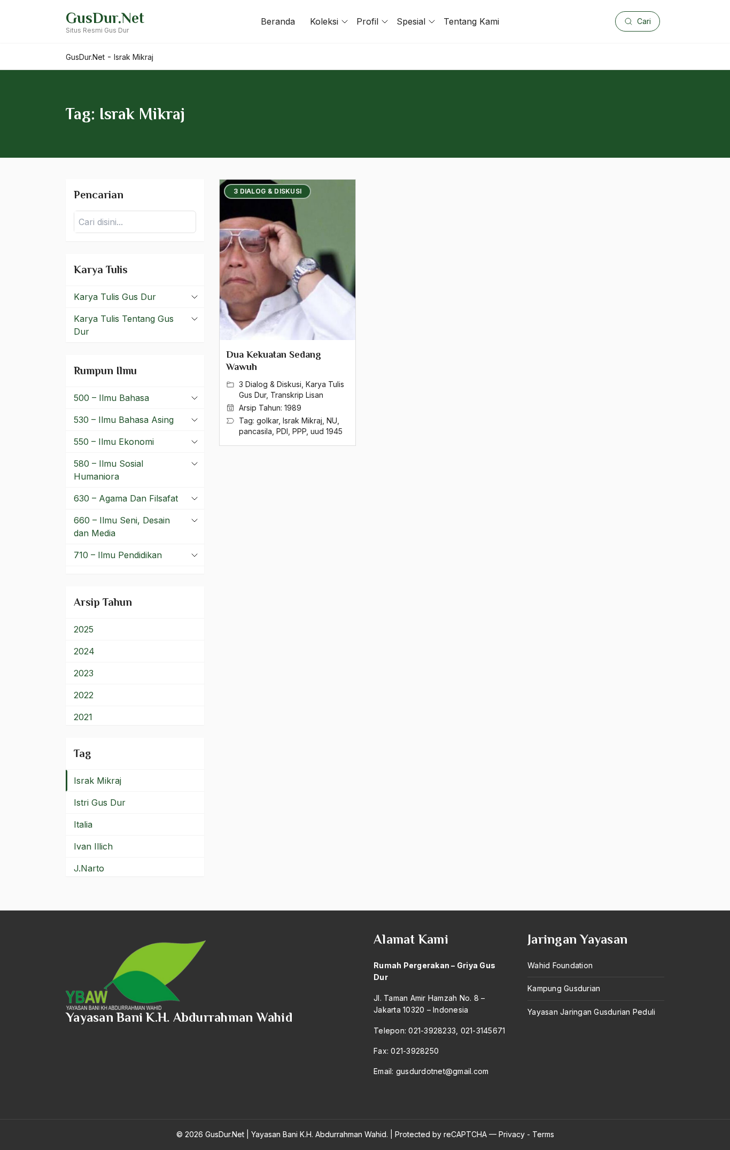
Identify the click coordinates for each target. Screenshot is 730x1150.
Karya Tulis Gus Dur (115, 296)
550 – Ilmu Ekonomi (114, 441)
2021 (83, 717)
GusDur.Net (105, 18)
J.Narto (89, 868)
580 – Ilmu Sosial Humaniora (108, 470)
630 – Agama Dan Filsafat (126, 498)
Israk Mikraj (302, 420)
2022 (84, 695)
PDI (282, 431)
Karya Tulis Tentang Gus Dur (124, 325)
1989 (292, 407)
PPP (299, 431)
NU (332, 420)
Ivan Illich (93, 846)
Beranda (278, 21)
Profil (367, 21)
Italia (83, 824)
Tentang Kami (471, 21)
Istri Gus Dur (100, 802)
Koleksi (324, 21)
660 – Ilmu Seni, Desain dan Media (122, 526)
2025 (84, 629)
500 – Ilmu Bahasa (111, 397)
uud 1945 (326, 431)
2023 (84, 673)
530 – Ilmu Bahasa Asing (124, 419)
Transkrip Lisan (296, 394)
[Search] (185, 222)
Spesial (411, 21)
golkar (267, 420)
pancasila (255, 431)
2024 (84, 651)
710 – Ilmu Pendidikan (118, 555)
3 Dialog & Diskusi (270, 384)
